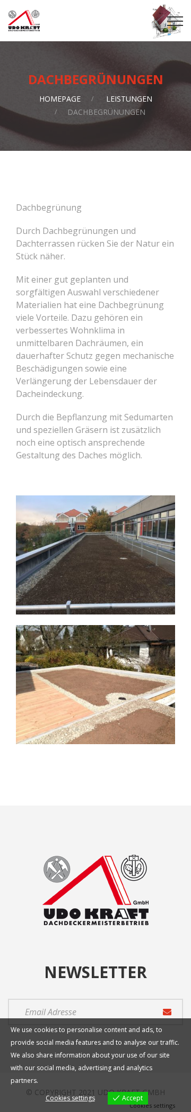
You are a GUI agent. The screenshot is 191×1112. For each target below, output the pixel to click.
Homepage (60, 99)
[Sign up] (167, 1012)
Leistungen (129, 99)
